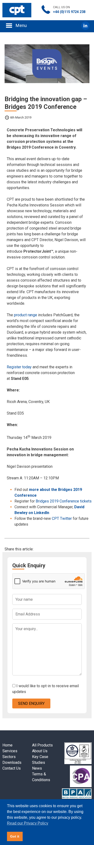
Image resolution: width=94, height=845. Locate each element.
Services (9, 751)
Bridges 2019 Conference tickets (64, 501)
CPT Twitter (62, 518)
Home (7, 745)
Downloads (11, 762)
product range (25, 315)
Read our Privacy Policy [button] (27, 823)
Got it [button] (14, 836)
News (37, 768)
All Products (42, 745)
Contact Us (11, 768)
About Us (39, 751)
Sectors (9, 756)
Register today (19, 367)
